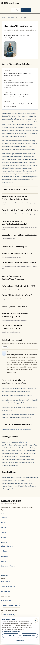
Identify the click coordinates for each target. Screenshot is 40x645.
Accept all (11, 636)
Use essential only (29, 636)
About (3, 10)
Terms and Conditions (8, 587)
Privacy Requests (6, 600)
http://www (23, 442)
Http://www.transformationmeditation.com (16, 430)
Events (3, 561)
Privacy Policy (5, 582)
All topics (4, 518)
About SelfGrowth (7, 546)
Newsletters (5, 556)
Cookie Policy (5, 591)
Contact (4, 571)
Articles (3, 533)
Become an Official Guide (9, 566)
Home (4, 18)
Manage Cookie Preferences (11, 605)
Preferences (20, 641)
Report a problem (8, 614)
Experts (11, 18)
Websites (4, 551)
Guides (3, 528)
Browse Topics (16, 10)
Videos (3, 538)
